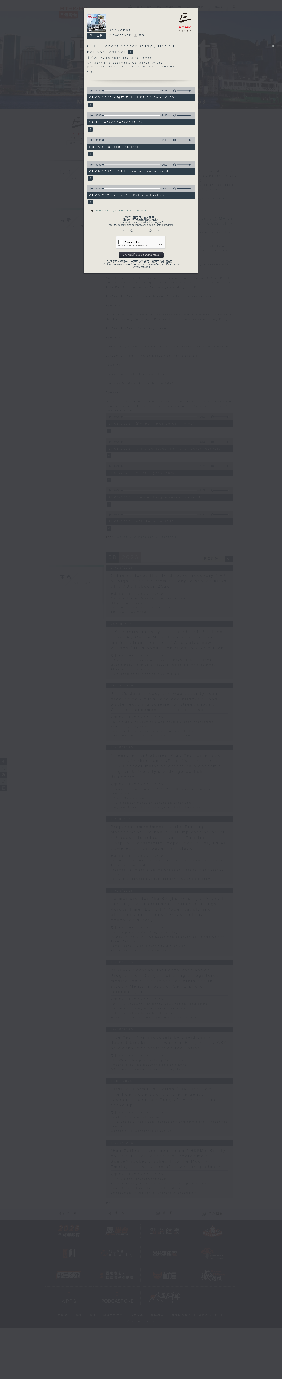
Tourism (140, 210)
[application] (140, 90)
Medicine (104, 210)
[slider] (184, 91)
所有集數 (96, 35)
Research (123, 210)
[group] (173, 91)
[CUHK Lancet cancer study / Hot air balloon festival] (130, 52)
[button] (91, 91)
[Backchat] (90, 105)
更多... (92, 72)
